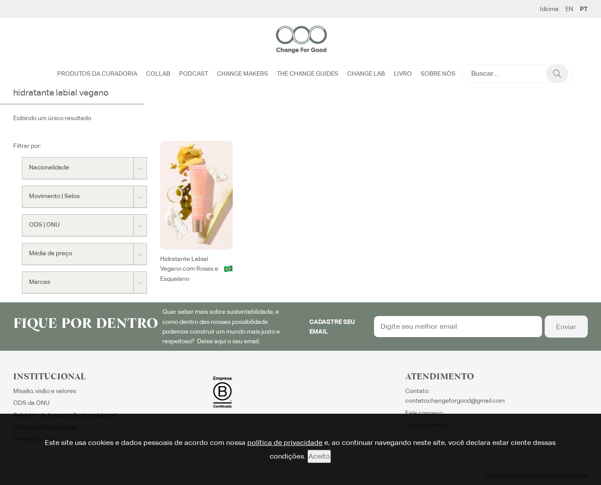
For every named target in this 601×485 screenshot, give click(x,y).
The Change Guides (307, 73)
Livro (403, 73)
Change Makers (242, 73)
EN (569, 8)
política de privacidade (284, 442)
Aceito (319, 456)
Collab (158, 73)
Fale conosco (424, 412)
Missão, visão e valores (44, 390)
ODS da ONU (31, 402)
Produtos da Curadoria (97, 73)
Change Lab (366, 73)
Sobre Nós (438, 73)
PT (584, 8)
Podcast (193, 73)
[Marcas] (84, 283)
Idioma (549, 8)
